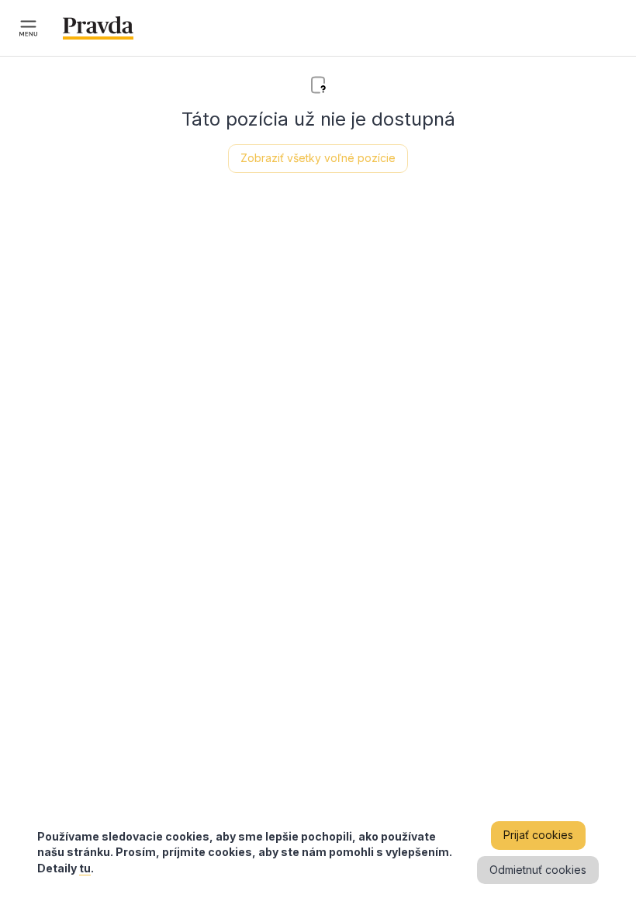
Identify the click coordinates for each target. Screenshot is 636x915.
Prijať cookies (538, 834)
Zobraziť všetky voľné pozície (318, 157)
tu (85, 868)
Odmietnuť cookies (537, 869)
